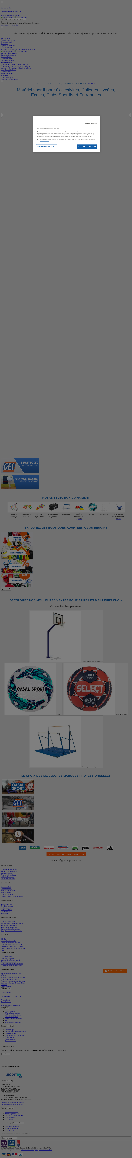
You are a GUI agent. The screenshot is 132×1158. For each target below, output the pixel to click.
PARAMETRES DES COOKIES (46, 146)
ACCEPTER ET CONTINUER (87, 146)
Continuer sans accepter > (91, 123)
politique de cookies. (44, 141)
